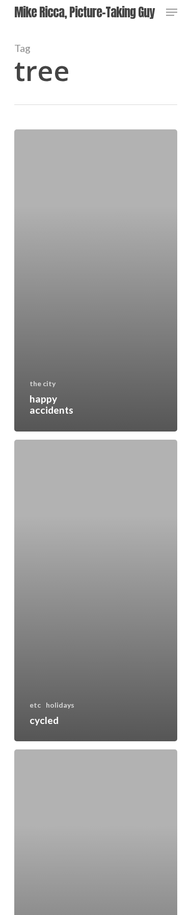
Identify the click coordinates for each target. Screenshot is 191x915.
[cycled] (95, 591)
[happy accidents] (95, 280)
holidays (60, 705)
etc (35, 705)
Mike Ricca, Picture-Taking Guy (84, 12)
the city (43, 383)
